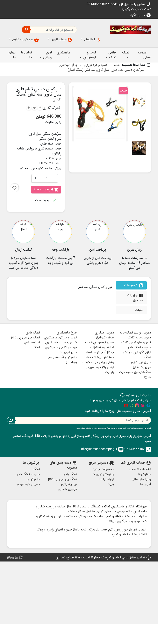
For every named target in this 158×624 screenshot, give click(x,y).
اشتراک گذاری (39, 107)
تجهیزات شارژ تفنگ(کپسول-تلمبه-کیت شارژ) (135, 372)
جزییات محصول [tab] (135, 298)
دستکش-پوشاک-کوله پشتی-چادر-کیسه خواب (98, 360)
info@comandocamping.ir (101, 449)
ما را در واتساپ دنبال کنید (131, 405)
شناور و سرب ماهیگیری (61, 342)
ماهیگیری (33, 479)
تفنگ (36, 347)
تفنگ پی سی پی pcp (25, 337)
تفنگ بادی (33, 332)
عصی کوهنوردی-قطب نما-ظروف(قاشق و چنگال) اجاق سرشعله (99, 347)
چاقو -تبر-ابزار (105, 337)
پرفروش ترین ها (103, 474)
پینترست (28, 107)
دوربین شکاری (104, 332)
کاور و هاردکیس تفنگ (136, 342)
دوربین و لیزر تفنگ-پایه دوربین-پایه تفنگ (135, 335)
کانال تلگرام (140, 15)
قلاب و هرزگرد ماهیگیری (60, 337)
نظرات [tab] (139, 310)
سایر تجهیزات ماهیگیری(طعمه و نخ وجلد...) (62, 357)
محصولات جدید (103, 469)
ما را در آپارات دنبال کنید (142, 405)
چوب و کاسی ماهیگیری (61, 347)
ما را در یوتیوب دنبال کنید (125, 405)
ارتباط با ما (106, 479)
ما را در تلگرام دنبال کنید (148, 405)
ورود (111, 484)
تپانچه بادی (32, 342)
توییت (34, 107)
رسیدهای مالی (141, 479)
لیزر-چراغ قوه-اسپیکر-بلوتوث (99, 370)
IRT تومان (92, 39)
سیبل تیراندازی (141, 362)
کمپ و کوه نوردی (28, 484)
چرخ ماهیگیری (67, 332)
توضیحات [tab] (133, 285)
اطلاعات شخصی (140, 469)
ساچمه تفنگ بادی (139, 347)
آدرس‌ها (145, 484)
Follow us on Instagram (137, 405)
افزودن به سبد (46, 189)
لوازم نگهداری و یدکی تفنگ (137, 355)
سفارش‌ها (144, 474)
